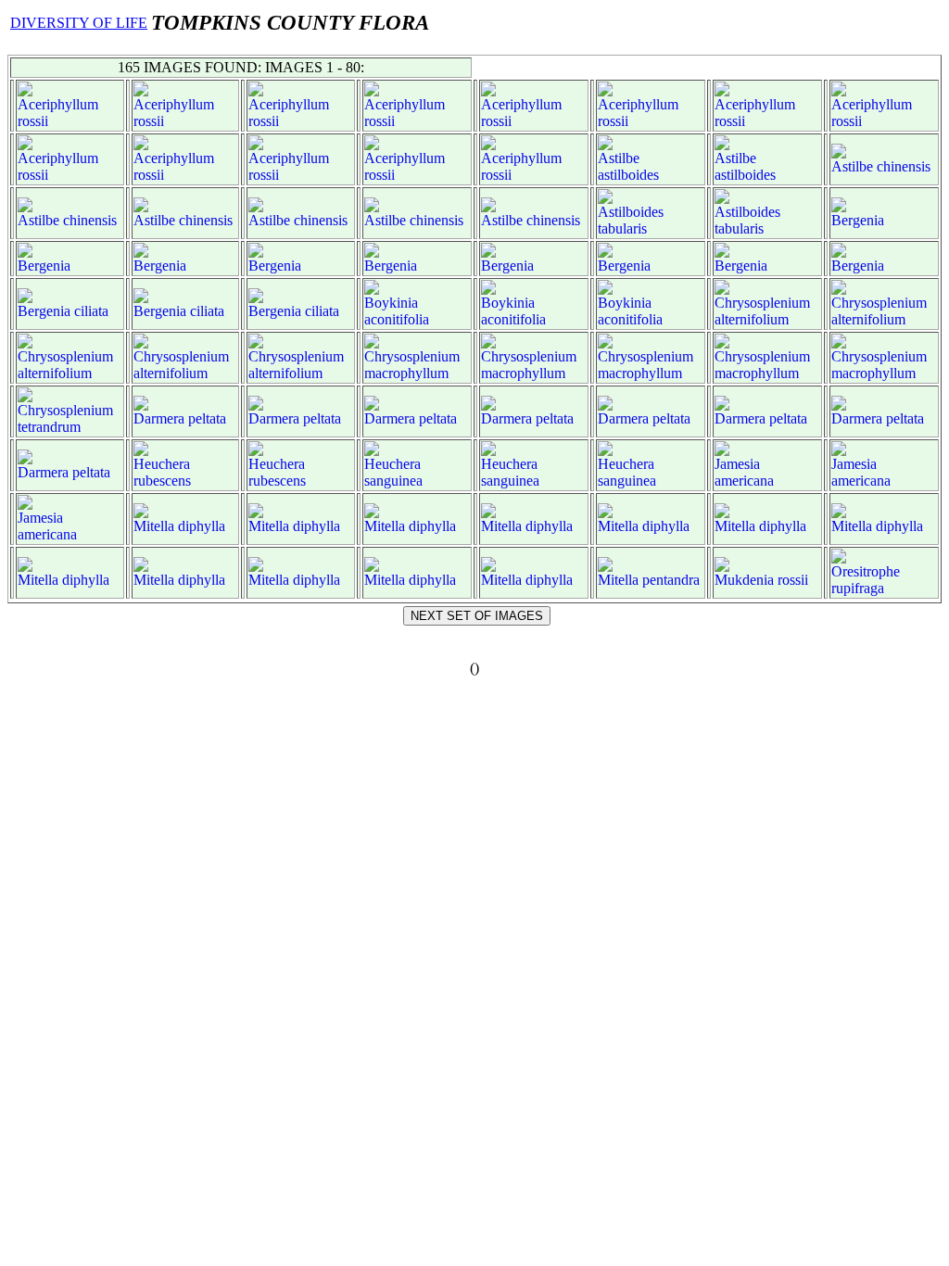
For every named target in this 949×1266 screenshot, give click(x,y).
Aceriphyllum (58, 104)
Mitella (153, 526)
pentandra (671, 580)
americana (744, 480)
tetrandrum (49, 427)
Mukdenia (744, 580)
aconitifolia (396, 319)
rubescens (162, 480)
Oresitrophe (865, 571)
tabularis (622, 228)
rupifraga (857, 588)
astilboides (628, 175)
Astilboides (631, 212)
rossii (33, 121)
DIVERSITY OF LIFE (78, 23)
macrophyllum (406, 373)
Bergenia (857, 220)
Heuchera (161, 464)
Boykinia (391, 302)
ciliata (91, 311)
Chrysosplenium (762, 302)
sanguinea (393, 480)
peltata (207, 418)
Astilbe (618, 158)
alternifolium (752, 319)
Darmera (158, 418)
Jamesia (737, 464)
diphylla (201, 526)
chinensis (903, 166)
